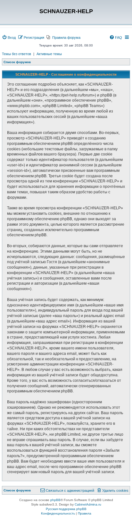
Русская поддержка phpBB (66, 509)
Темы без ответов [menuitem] (16, 54)
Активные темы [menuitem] (49, 54)
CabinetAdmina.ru (88, 504)
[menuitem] (9, 37)
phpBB (55, 500)
